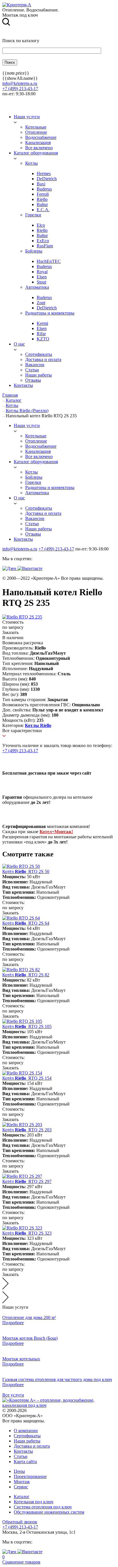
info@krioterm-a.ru (19, 83)
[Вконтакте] (29, 568)
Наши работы (27, 1440)
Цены (19, 1471)
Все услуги (13, 1395)
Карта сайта (25, 1461)
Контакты (23, 1451)
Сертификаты (27, 1435)
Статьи (20, 1456)
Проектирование (30, 1476)
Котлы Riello (38, 725)
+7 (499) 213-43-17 (20, 88)
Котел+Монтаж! (56, 831)
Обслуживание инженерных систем (49, 1512)
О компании (26, 1430)
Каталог (22, 1496)
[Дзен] (9, 568)
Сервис (21, 1486)
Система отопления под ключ (43, 1506)
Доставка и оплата (32, 1446)
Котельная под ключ (33, 1501)
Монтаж (22, 1481)
